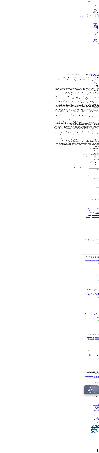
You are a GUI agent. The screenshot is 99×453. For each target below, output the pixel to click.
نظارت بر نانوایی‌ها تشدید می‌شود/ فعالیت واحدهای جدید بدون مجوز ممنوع (92, 294)
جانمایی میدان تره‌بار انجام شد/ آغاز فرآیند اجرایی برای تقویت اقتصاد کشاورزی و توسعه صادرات (92, 276)
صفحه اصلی (96, 74)
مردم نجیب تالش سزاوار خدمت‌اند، (92, 217)
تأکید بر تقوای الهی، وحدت (94, 193)
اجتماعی (92, 74)
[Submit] (87, 14)
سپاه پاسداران (96, 153)
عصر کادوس (96, 81)
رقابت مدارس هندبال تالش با (93, 215)
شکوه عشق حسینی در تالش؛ (93, 195)
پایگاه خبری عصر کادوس (94, 30)
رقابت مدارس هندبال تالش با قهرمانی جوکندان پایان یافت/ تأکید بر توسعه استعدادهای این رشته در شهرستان (92, 338)
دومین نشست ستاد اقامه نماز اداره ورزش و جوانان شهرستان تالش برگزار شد (91, 355)
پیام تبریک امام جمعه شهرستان (93, 191)
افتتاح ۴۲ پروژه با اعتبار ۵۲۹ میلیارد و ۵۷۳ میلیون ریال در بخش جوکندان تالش (92, 240)
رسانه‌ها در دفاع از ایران (94, 189)
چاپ (98, 84)
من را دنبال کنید (96, 156)
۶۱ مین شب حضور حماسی (94, 197)
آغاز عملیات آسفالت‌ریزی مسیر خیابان (92, 199)
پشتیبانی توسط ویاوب (95, 440)
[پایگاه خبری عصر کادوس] (94, 15)
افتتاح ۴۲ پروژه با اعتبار (94, 187)
